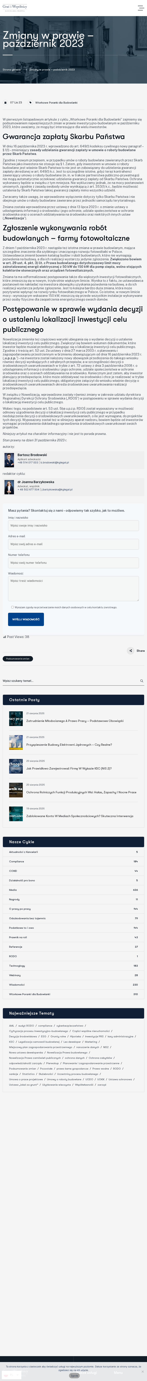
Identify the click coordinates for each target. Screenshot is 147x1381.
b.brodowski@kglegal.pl (55, 462)
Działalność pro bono (73, 880)
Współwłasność (84, 1084)
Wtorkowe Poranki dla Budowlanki (56, 102)
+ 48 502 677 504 (28, 489)
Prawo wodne (101, 1068)
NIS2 (106, 1047)
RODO (73, 956)
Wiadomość (15, 573)
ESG (43, 1036)
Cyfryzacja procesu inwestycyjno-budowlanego (38, 1031)
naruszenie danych (87, 1047)
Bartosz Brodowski (32, 455)
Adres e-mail (16, 536)
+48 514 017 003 (28, 462)
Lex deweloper (72, 1041)
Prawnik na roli (73, 937)
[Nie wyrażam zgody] (142, 1371)
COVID (73, 871)
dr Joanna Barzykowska (36, 482)
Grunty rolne (58, 1036)
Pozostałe (46, 1068)
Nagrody (73, 899)
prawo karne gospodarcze (72, 1068)
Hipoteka (75, 1036)
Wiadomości (73, 984)
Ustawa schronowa (120, 1079)
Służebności (46, 1074)
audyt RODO (26, 1025)
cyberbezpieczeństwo (69, 1025)
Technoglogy (73, 965)
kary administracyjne (120, 1036)
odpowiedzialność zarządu (25, 1063)
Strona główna (12, 69)
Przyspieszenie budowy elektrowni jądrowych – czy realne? (69, 744)
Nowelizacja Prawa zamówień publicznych (35, 1058)
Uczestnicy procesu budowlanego (77, 1074)
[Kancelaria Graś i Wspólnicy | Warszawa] (15, 8)
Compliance (73, 861)
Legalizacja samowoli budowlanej (39, 1041)
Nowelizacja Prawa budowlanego (67, 1052)
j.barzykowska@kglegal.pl (57, 489)
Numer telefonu (19, 555)
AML (11, 1025)
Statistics (28, 1074)
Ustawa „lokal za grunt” (23, 1084)
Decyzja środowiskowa (23, 1036)
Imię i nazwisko (18, 517)
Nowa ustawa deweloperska (26, 1052)
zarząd (102, 1084)
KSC (11, 1041)
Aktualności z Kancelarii (73, 852)
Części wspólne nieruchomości (91, 1031)
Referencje (73, 946)
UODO (89, 1079)
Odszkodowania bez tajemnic (73, 918)
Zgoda (74, 1375)
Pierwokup (52, 1063)
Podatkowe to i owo (73, 927)
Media (73, 890)
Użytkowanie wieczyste (56, 1084)
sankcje (13, 1074)
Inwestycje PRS (94, 1036)
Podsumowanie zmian (17, 658)
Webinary (73, 975)
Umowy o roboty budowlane (64, 1079)
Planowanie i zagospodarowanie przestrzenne (91, 1063)
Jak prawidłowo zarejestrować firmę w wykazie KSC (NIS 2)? (69, 768)
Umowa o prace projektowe (26, 1079)
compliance (45, 1025)
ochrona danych (75, 1058)
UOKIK (101, 1079)
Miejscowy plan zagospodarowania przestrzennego (40, 1047)
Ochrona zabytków (100, 1058)
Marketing (91, 1041)
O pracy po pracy (73, 908)
